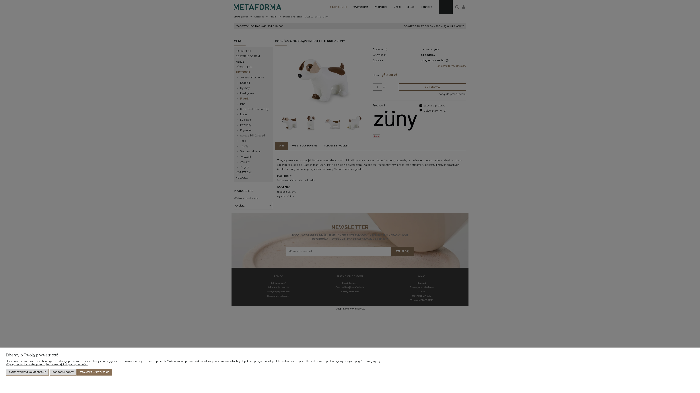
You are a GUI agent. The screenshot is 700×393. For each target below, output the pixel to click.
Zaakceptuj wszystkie (94, 372)
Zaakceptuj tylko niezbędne (27, 372)
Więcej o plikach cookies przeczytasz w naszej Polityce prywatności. (47, 364)
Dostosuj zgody (63, 372)
